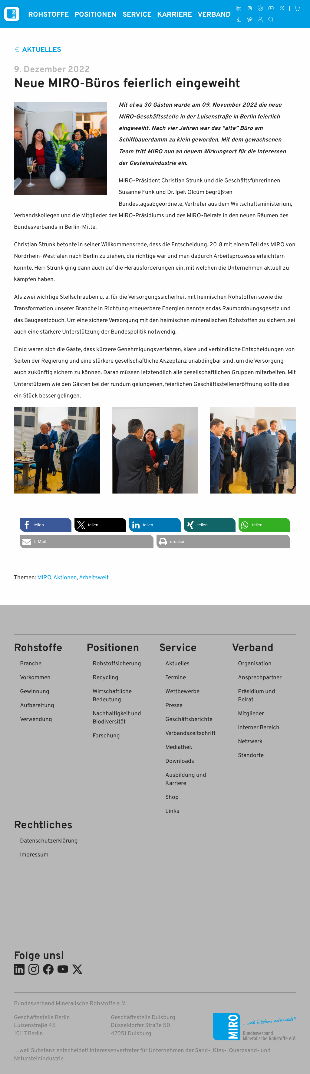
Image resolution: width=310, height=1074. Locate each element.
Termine (175, 677)
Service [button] (137, 13)
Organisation (255, 663)
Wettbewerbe (182, 691)
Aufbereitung (37, 704)
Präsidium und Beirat (256, 695)
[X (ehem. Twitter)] (281, 8)
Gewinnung (34, 691)
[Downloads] (239, 19)
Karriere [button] (174, 13)
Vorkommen (35, 677)
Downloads (179, 760)
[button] (45, 525)
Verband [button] (214, 13)
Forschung (106, 735)
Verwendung (36, 718)
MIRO (44, 577)
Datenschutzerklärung (49, 840)
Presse (174, 704)
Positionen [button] (95, 13)
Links (172, 810)
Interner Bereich (258, 727)
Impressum (34, 854)
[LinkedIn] (239, 8)
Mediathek (178, 746)
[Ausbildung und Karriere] (249, 19)
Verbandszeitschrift (190, 732)
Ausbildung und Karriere (185, 778)
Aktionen (65, 577)
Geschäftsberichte (189, 718)
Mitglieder (251, 713)
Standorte (251, 754)
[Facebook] (260, 8)
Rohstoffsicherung (117, 663)
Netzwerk (250, 741)
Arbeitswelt (94, 577)
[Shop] (297, 8)
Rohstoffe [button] (48, 13)
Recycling (105, 677)
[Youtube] (271, 8)
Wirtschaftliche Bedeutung (112, 695)
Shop (172, 796)
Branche (30, 663)
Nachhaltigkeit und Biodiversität (117, 717)
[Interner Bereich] (260, 19)
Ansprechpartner (260, 677)
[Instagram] (249, 8)
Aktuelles (41, 49)
